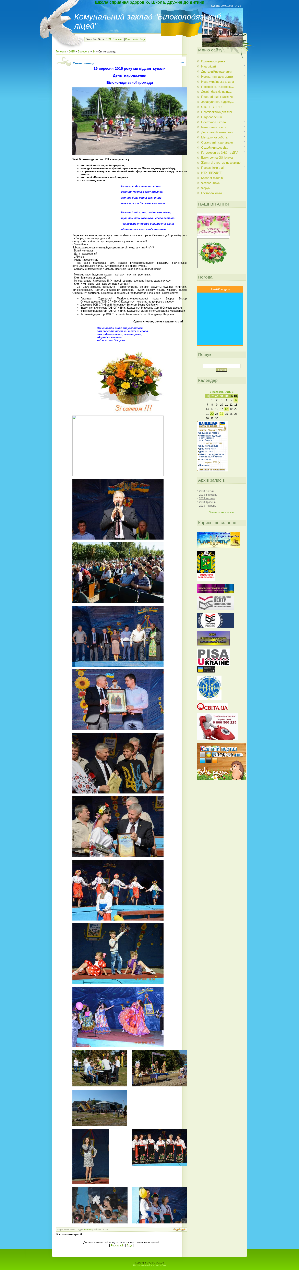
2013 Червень (207, 505)
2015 (72, 51)
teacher (88, 1229)
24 (94, 51)
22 (212, 414)
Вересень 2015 (221, 391)
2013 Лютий (206, 491)
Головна (117, 39)
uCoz (163, 1265)
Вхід (142, 39)
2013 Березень (208, 494)
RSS (108, 39)
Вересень (83, 51)
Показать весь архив (221, 512)
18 (226, 409)
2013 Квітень (207, 498)
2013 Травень (207, 502)
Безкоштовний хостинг (146, 1265)
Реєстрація (131, 39)
